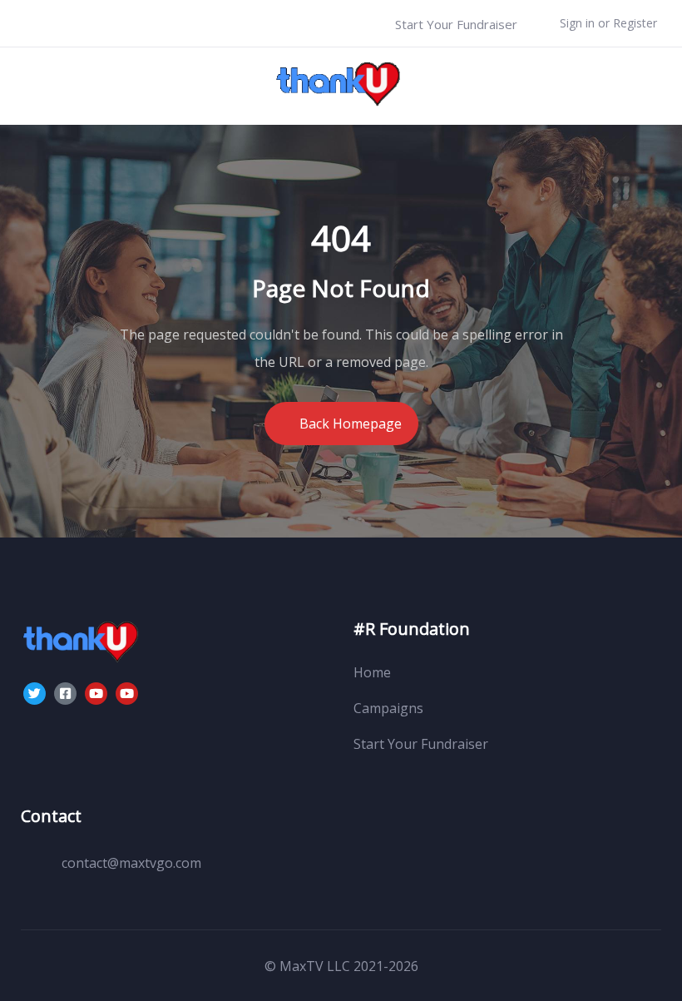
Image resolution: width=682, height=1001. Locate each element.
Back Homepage (350, 423)
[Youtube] (96, 693)
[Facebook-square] (65, 693)
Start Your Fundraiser (454, 24)
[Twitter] (34, 693)
